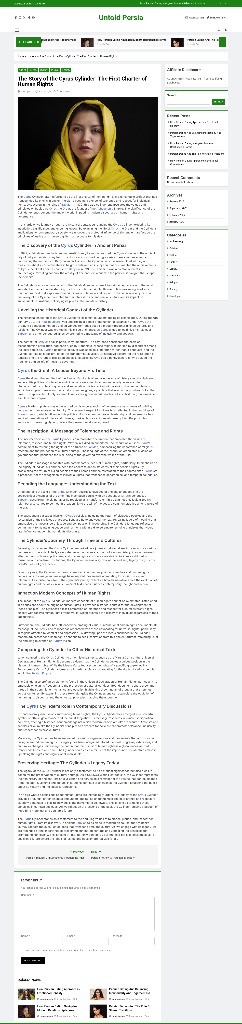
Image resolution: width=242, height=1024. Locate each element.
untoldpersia (27, 91)
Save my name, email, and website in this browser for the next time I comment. (68, 950)
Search (171, 95)
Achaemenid (104, 208)
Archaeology (176, 241)
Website (117, 936)
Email (71, 936)
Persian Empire (51, 321)
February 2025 (177, 215)
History (33, 70)
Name (25, 936)
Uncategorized (177, 296)
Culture (22, 70)
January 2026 (176, 201)
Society (66, 70)
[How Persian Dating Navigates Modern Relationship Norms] (60, 44)
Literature (174, 275)
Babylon (66, 204)
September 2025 (178, 208)
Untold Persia (121, 17)
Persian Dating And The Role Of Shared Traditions (189, 39)
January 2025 (176, 221)
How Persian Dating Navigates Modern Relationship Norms (172, 3)
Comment (27, 895)
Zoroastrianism (27, 414)
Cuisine (173, 248)
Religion (55, 70)
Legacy (44, 70)
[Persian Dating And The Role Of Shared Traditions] (151, 44)
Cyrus (27, 196)
